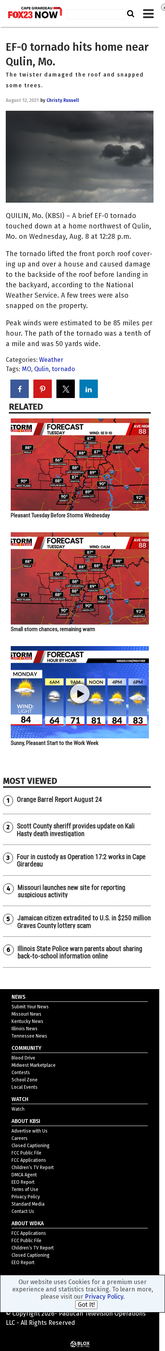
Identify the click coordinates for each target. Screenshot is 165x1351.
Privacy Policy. (105, 1296)
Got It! (86, 1304)
